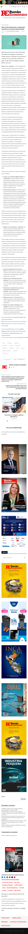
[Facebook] (9, 7)
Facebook (4, 345)
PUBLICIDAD (4, 922)
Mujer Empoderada (12, 887)
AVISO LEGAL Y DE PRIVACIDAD (18, 922)
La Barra (10, 890)
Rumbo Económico (6, 350)
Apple (3, 343)
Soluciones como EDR (14, 310)
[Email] (18, 7)
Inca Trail (17, 882)
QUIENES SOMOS (16, 918)
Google (11, 345)
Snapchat (15, 350)
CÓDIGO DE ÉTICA (5, 925)
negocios (12, 348)
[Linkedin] (15, 7)
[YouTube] (9, 877)
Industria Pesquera (7, 885)
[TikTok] (12, 877)
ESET (16, 66)
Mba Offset (17, 890)
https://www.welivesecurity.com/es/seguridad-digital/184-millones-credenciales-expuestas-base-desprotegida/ (13, 323)
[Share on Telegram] (23, 359)
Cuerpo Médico (18, 885)
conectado (14, 432)
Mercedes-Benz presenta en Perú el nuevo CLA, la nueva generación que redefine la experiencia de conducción (13, 817)
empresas (16, 343)
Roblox (22, 348)
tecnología (5, 353)
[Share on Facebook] (17, 359)
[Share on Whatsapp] (22, 359)
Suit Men (21, 887)
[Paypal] (24, 7)
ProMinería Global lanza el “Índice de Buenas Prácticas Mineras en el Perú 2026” (12, 809)
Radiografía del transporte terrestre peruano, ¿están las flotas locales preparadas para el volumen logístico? (13, 822)
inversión (4, 348)
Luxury (4, 890)
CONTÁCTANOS (5, 918)
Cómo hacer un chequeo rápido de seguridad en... (14, 415)
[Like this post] (15, 359)
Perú (18, 348)
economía (9, 343)
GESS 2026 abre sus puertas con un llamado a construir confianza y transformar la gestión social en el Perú (13, 813)
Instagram (17, 345)
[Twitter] (11, 7)
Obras (3, 887)
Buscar (3, 796)
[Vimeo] (20, 7)
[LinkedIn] (7, 877)
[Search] (26, 7)
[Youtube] (17, 7)
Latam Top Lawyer (7, 882)
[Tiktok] (22, 7)
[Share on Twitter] (18, 359)
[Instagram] (13, 7)
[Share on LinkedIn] (20, 359)
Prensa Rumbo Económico (13, 31)
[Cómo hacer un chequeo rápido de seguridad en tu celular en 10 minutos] (14, 405)
